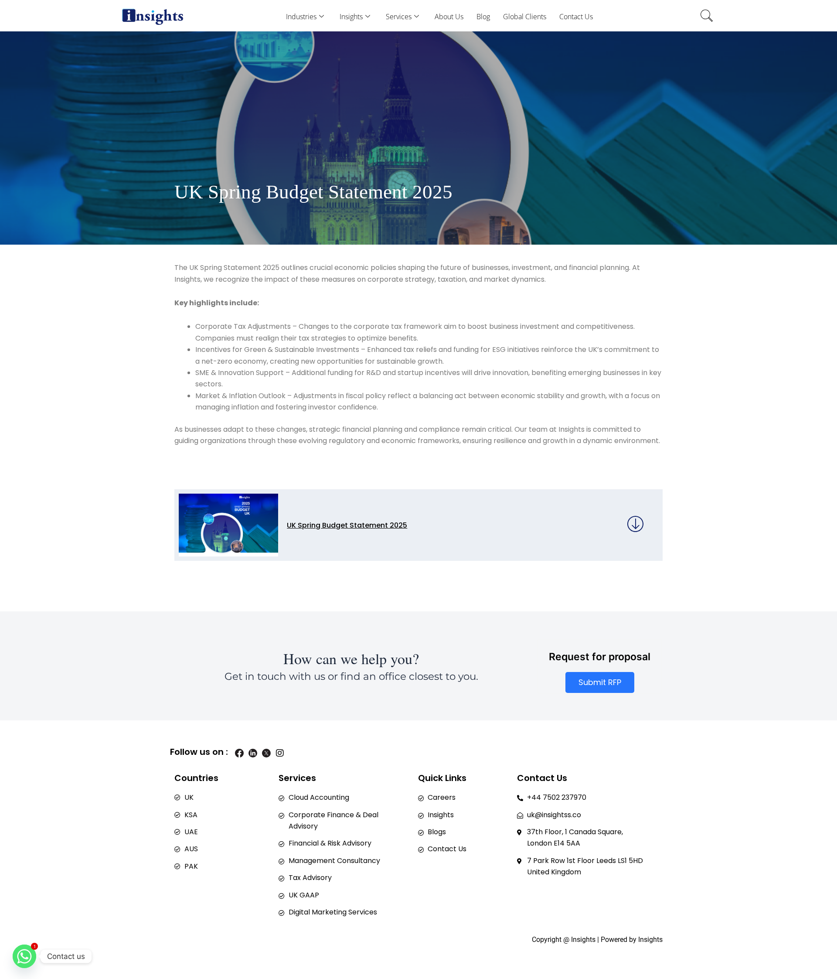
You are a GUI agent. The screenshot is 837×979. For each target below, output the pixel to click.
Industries (301, 16)
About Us (449, 16)
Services (399, 16)
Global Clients (524, 16)
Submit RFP (599, 682)
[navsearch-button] (707, 17)
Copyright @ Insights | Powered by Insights (597, 939)
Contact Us (576, 16)
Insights (351, 16)
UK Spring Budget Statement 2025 (347, 525)
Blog (483, 16)
